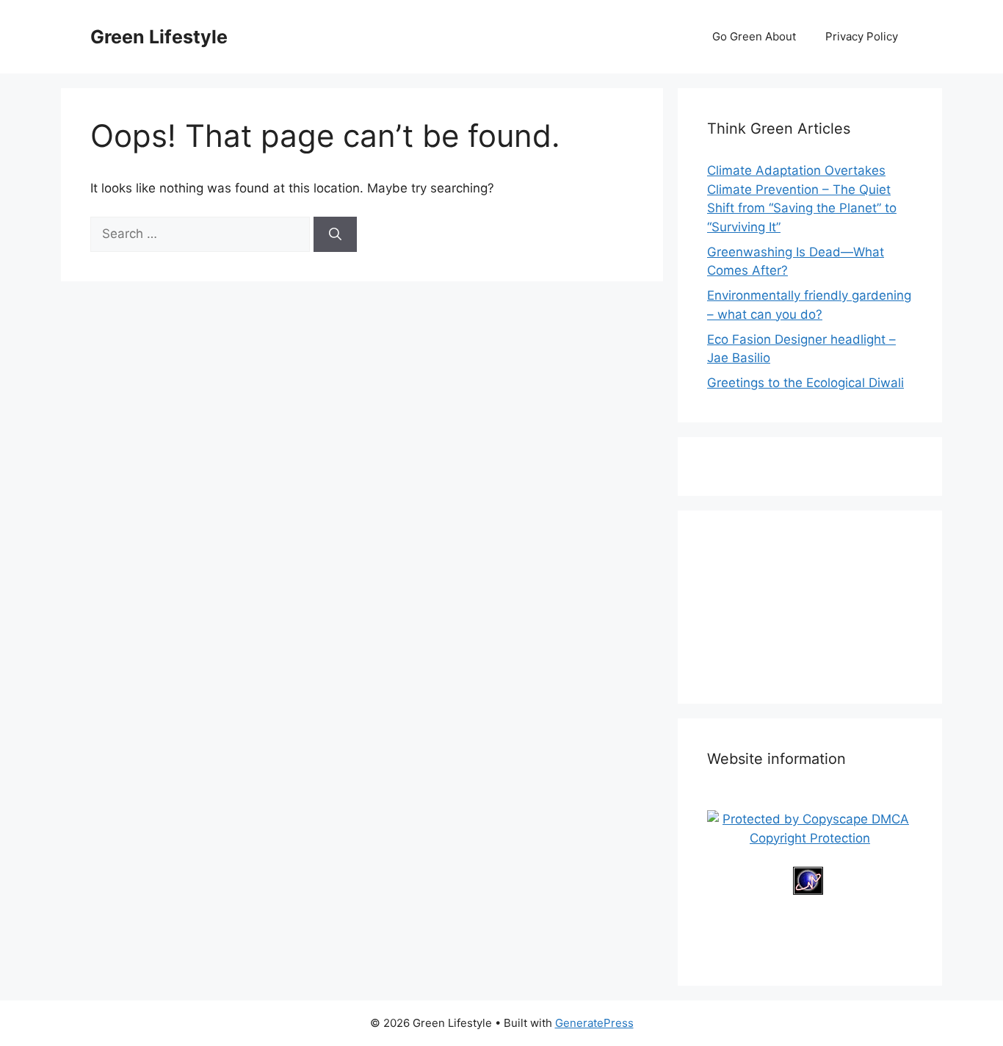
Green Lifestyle (159, 37)
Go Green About (754, 36)
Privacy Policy (861, 36)
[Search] (335, 234)
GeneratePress (594, 1023)
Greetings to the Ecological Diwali (805, 382)
